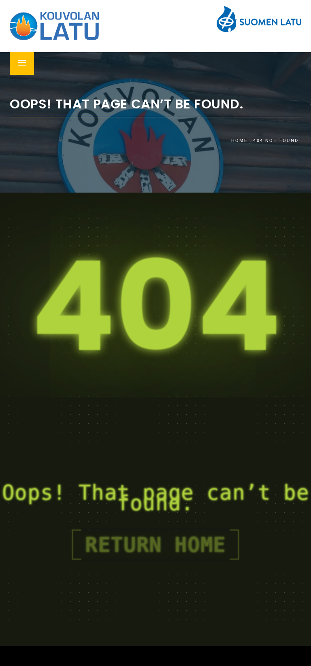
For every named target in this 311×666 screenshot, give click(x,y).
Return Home (155, 544)
